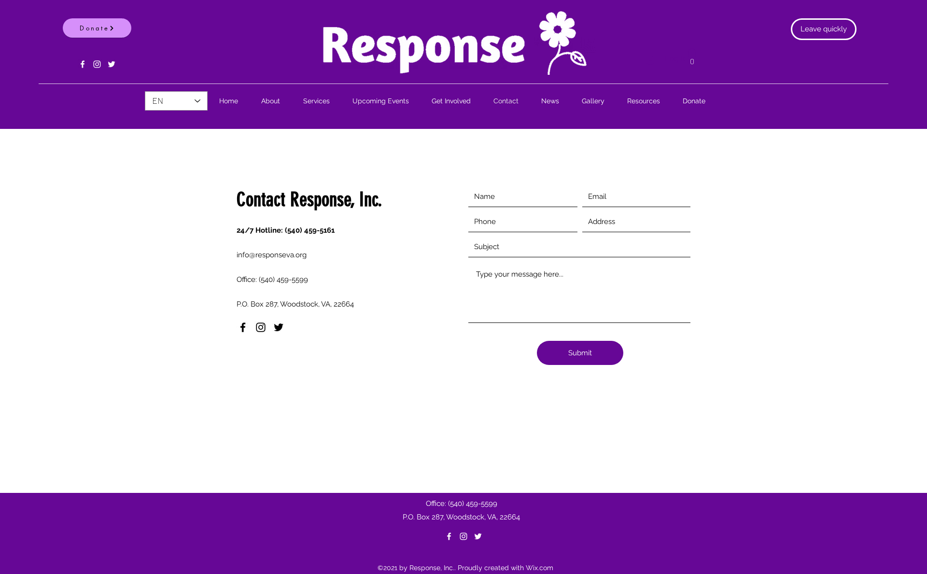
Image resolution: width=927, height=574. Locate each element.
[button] (692, 58)
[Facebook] (82, 64)
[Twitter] (111, 64)
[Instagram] (97, 64)
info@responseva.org (272, 255)
